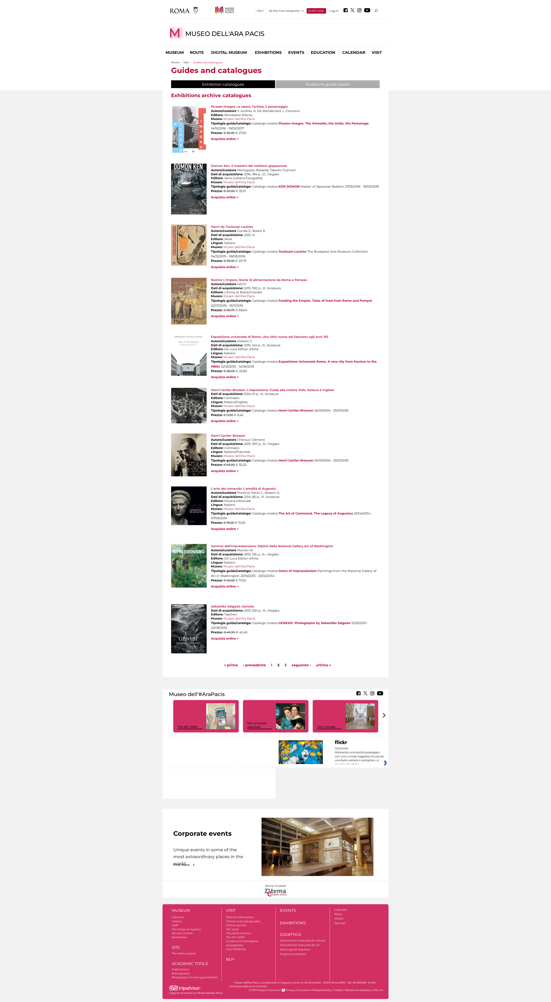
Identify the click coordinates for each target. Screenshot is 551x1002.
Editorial (178, 917)
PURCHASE (316, 10)
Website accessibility (358, 990)
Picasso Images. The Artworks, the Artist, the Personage (324, 123)
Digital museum (229, 52)
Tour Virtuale (326, 727)
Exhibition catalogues (234, 84)
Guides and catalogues (242, 941)
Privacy (290, 990)
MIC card (232, 929)
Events (296, 52)
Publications (180, 969)
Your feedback (236, 949)
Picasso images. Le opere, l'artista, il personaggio (249, 107)
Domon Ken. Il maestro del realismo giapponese (249, 166)
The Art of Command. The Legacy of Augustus (316, 513)
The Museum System (186, 929)
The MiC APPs (188, 727)
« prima (231, 665)
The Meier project (184, 953)
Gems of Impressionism (298, 571)
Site (176, 947)
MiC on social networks (256, 725)
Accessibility (234, 945)
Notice (339, 918)
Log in (334, 10)
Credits (337, 990)
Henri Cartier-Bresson (296, 410)
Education (323, 52)
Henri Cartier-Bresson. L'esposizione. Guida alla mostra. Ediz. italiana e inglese (272, 390)
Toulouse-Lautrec (292, 251)
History (177, 921)
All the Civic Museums (284, 10)
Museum (175, 52)
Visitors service (236, 925)
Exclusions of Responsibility (314, 990)
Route (197, 52)
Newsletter (179, 937)
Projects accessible (293, 954)
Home (175, 62)
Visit (377, 52)
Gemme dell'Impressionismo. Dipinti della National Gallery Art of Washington (272, 546)
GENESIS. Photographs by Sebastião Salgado (314, 623)
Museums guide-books (327, 84)
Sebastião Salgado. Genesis (232, 606)
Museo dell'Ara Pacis (225, 34)
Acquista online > (225, 139)
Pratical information (240, 917)
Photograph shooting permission (195, 977)
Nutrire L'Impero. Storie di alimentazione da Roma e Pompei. (259, 280)
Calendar (353, 52)
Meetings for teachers (295, 949)
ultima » (323, 665)
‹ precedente (254, 665)
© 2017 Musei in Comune (264, 990)
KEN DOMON (289, 186)
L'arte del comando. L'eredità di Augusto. (243, 489)
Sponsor (340, 923)
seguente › (301, 665)
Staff (175, 925)
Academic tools (190, 964)
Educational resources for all (300, 945)
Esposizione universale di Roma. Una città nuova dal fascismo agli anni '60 (269, 337)
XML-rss (378, 990)
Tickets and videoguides (243, 921)
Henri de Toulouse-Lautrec (232, 227)
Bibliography (181, 973)
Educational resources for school (302, 940)
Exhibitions (268, 52)
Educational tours (238, 933)
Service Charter (182, 933)
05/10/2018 (359, 756)
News (338, 914)
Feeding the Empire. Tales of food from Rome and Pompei (325, 301)
